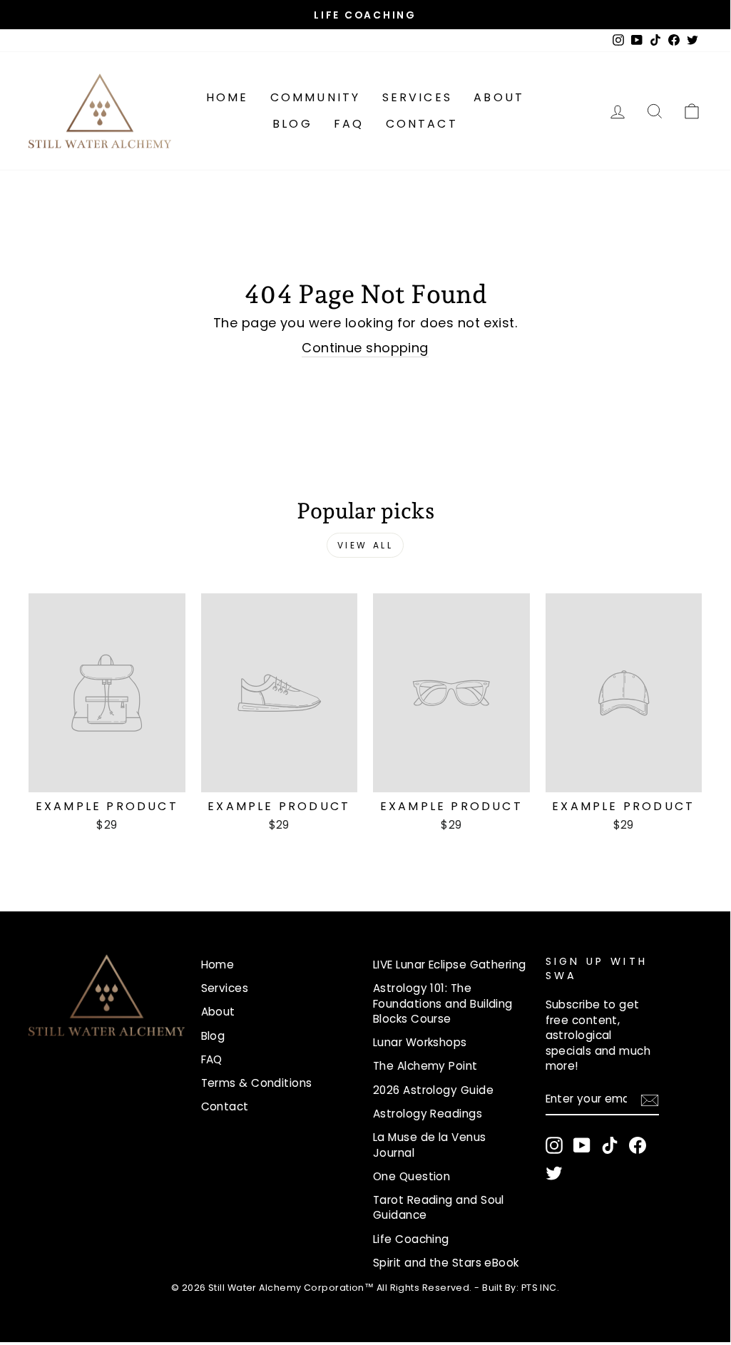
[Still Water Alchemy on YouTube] (582, 1145)
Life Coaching (411, 1239)
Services (417, 97)
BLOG (292, 124)
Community (315, 97)
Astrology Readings (427, 1113)
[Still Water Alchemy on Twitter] (554, 1173)
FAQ (349, 124)
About (499, 97)
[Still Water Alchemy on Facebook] (637, 1145)
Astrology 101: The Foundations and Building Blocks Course (443, 1003)
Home (227, 97)
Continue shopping (365, 348)
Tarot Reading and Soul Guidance (438, 1207)
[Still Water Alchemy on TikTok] (609, 1145)
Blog (213, 1035)
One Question (411, 1176)
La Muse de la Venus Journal (429, 1145)
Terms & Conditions (256, 1082)
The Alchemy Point (425, 1065)
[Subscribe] (649, 1099)
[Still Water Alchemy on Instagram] (554, 1145)
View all (365, 545)
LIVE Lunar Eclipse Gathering (449, 964)
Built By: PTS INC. (520, 1288)
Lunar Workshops (420, 1042)
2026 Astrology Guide (433, 1090)
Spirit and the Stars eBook (446, 1262)
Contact (422, 124)
